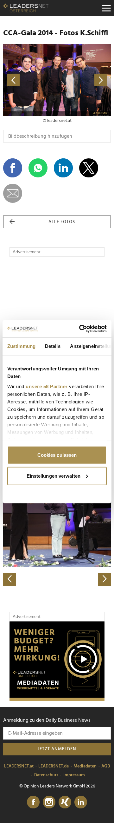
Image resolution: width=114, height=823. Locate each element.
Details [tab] (52, 346)
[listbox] (57, 532)
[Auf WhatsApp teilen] (38, 167)
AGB (105, 766)
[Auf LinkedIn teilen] (63, 167)
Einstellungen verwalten (53, 475)
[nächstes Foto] (84, 80)
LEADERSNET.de (53, 766)
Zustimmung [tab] (21, 346)
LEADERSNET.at (19, 766)
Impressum (74, 775)
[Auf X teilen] (88, 167)
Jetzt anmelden (57, 749)
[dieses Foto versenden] (12, 193)
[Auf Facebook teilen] (12, 167)
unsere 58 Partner (47, 386)
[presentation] (9, 579)
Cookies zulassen (57, 455)
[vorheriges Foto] (30, 80)
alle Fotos (61, 222)
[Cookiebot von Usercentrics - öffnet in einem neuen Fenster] (80, 328)
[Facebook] (33, 802)
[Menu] (106, 8)
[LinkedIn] (80, 802)
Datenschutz (46, 775)
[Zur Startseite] (25, 8)
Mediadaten (85, 766)
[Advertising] (57, 661)
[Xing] (65, 802)
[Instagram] (49, 802)
